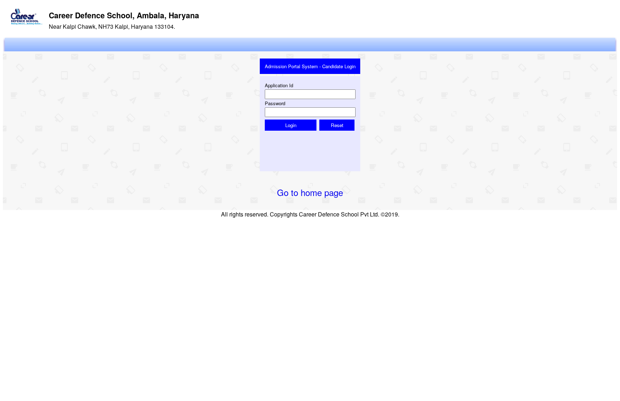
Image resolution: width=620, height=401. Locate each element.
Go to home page (310, 192)
